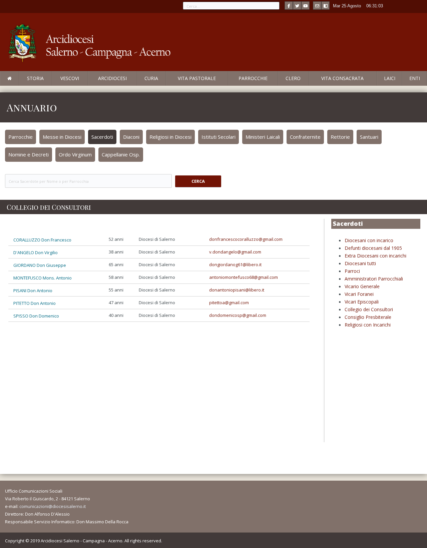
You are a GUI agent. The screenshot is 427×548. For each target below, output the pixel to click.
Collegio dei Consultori (369, 309)
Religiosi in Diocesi (170, 136)
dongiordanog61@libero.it (235, 264)
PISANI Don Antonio (32, 291)
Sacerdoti (102, 136)
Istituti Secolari (218, 136)
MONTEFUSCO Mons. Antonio (42, 278)
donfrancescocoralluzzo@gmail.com (246, 239)
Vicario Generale (362, 286)
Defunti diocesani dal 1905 (373, 248)
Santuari (369, 136)
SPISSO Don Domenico (36, 316)
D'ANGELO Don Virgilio (35, 252)
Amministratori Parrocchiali (374, 279)
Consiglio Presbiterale (368, 317)
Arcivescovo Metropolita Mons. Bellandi (54, 85)
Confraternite (305, 136)
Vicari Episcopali (362, 302)
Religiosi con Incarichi (368, 325)
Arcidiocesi (112, 78)
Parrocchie (253, 78)
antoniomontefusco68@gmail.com (243, 277)
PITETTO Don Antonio (34, 303)
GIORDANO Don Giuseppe (39, 265)
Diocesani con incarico (369, 240)
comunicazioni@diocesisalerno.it (52, 506)
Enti (414, 78)
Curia (151, 78)
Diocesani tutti (360, 263)
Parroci (352, 271)
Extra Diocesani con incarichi (375, 255)
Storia (35, 78)
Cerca (198, 181)
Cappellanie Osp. (121, 154)
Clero (293, 78)
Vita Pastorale (197, 78)
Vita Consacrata (342, 78)
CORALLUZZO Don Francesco (42, 240)
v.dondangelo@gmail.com (235, 252)
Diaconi (131, 136)
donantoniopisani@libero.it (236, 290)
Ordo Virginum (75, 154)
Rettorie (340, 136)
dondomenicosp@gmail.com (237, 315)
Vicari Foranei (359, 294)
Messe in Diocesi (62, 136)
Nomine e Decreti (28, 154)
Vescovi (69, 78)
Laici (389, 78)
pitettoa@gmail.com (229, 303)
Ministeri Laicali (263, 136)
